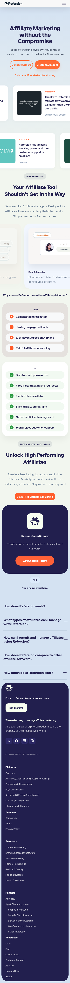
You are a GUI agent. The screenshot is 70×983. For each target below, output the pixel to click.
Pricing (19, 698)
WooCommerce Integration (22, 926)
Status (9, 976)
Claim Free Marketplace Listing (35, 496)
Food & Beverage (14, 874)
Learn (8, 943)
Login (28, 698)
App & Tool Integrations (17, 904)
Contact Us (11, 818)
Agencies (10, 898)
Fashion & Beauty (14, 869)
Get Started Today (35, 560)
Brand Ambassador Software (20, 852)
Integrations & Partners (17, 806)
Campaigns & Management (19, 784)
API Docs (10, 965)
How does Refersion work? (24, 606)
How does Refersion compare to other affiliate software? (32, 657)
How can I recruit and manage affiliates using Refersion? (33, 639)
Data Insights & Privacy (17, 800)
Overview (10, 773)
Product (10, 698)
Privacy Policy (13, 829)
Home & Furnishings (16, 863)
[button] (64, 3)
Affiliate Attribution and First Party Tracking (27, 778)
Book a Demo (16, 707)
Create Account (41, 698)
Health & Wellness (15, 880)
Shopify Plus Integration (20, 915)
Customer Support (15, 960)
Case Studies (12, 954)
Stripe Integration (17, 931)
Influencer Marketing (16, 847)
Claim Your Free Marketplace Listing (35, 75)
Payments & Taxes (15, 789)
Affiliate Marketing (15, 858)
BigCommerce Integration (21, 920)
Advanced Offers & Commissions (22, 795)
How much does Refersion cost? (28, 673)
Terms (9, 823)
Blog (8, 949)
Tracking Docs (12, 971)
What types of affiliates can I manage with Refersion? (32, 622)
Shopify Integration (18, 909)
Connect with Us (21, 64)
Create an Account (47, 64)
